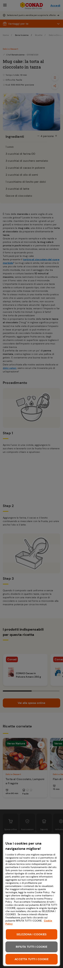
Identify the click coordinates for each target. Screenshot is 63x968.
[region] (31, 900)
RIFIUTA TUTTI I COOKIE (31, 947)
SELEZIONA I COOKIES (31, 934)
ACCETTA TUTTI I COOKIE (31, 959)
